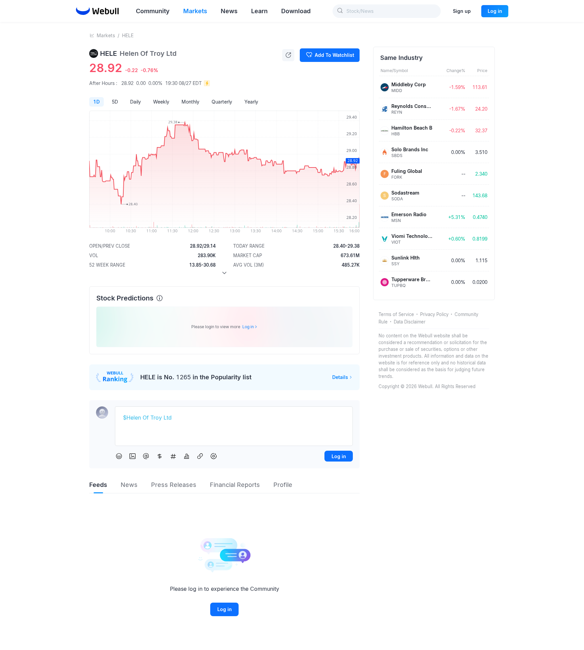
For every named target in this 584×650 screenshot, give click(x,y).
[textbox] (234, 417)
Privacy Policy (434, 314)
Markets (106, 35)
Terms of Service (396, 314)
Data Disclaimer (409, 321)
